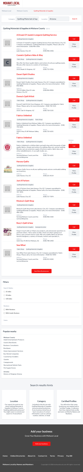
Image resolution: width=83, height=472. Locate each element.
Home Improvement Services (13, 351)
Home (5, 456)
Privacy (61, 456)
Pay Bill (69, 456)
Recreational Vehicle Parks (13, 365)
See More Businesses (41, 271)
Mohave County (22, 11)
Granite (6, 359)
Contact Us (42, 456)
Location (44, 19)
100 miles (9, 299)
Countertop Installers (11, 357)
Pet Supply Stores (10, 368)
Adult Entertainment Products (14, 340)
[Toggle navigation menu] (80, 4)
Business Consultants (11, 345)
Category (11, 19)
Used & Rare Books (10, 342)
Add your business (41, 444)
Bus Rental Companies (11, 354)
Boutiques (7, 348)
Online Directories (17, 456)
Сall (74, 39)
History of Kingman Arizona (13, 374)
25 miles (8, 291)
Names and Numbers (25, 464)
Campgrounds (8, 362)
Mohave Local (6, 11)
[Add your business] (41, 441)
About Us (31, 456)
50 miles (8, 295)
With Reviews (10, 309)
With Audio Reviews (12, 313)
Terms (52, 456)
